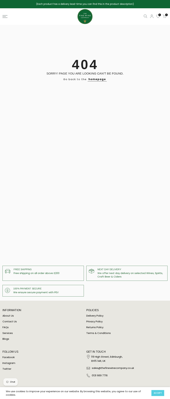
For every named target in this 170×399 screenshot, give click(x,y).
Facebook (8, 357)
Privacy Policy (94, 321)
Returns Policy (94, 327)
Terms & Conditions (98, 333)
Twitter (6, 369)
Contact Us (9, 321)
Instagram (8, 363)
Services (7, 333)
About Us (8, 315)
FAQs (5, 327)
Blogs (5, 339)
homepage (97, 79)
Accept (158, 393)
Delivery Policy (94, 315)
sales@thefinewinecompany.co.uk (113, 368)
